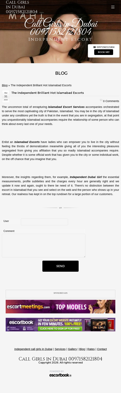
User (6, 221)
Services (60, 349)
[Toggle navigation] (113, 7)
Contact (102, 349)
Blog (5, 85)
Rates (91, 349)
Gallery (72, 349)
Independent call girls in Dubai (33, 349)
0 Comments (111, 101)
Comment (8, 231)
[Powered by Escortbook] (60, 373)
